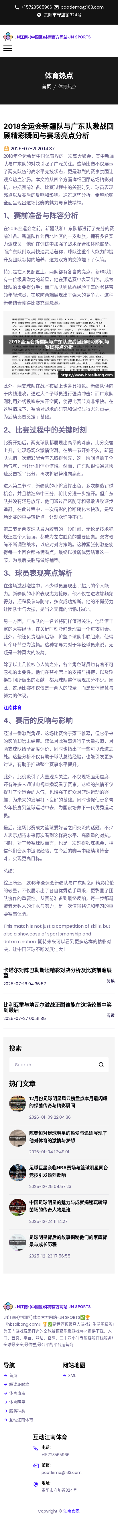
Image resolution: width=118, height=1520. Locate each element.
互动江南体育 (21, 1420)
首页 (46, 86)
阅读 (111, 981)
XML (72, 1375)
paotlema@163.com (82, 7)
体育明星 (17, 1402)
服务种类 (17, 1411)
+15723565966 (36, 7)
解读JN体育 (19, 1384)
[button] (7, 48)
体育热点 (17, 1393)
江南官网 (71, 1511)
